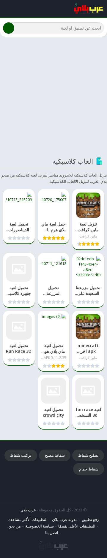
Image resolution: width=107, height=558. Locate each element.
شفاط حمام (88, 469)
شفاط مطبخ (55, 455)
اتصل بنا (51, 532)
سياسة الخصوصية (39, 526)
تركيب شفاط (20, 455)
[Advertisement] (53, 96)
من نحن (14, 526)
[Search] (8, 28)
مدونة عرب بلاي (65, 519)
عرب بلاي (28, 510)
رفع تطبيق (90, 519)
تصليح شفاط (88, 455)
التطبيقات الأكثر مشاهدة (28, 519)
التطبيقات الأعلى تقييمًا (76, 526)
